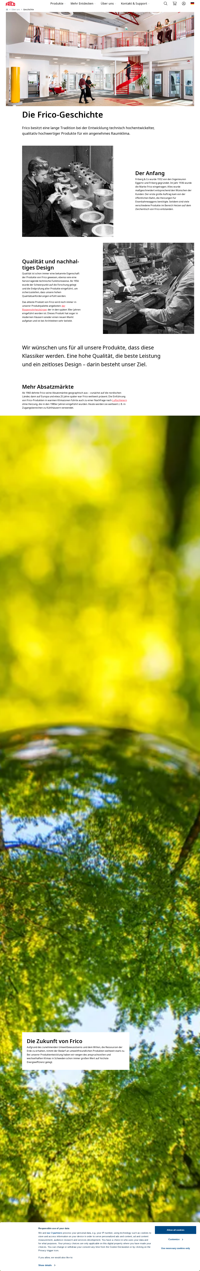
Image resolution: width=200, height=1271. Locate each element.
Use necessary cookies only (175, 1248)
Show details (45, 1265)
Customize (174, 1239)
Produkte (56, 3)
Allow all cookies (175, 1230)
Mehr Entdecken (82, 3)
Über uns (107, 3)
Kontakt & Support (134, 3)
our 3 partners (54, 1233)
